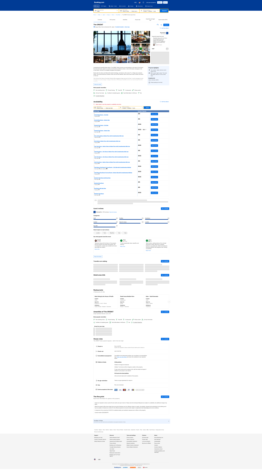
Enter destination (100, 10)
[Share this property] (161, 25)
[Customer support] (143, 2)
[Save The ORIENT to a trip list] (157, 25)
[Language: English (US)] (139, 2)
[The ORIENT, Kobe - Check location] (94, 27)
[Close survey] (167, 443)
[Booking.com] (99, 2)
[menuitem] (96, 6)
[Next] (168, 42)
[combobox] (106, 11)
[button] (160, 57)
